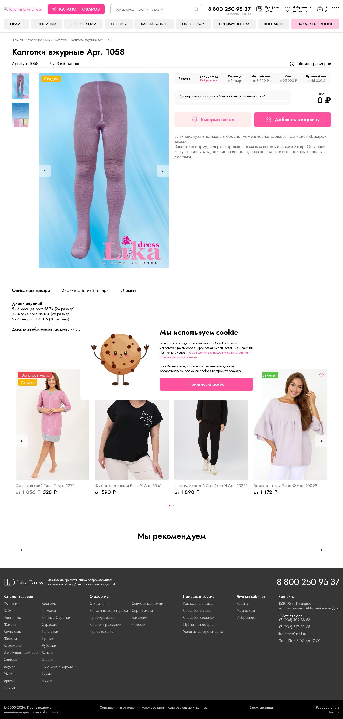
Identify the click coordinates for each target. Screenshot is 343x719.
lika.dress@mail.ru (292, 634)
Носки (47, 680)
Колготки (61, 40)
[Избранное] (321, 375)
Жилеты (10, 638)
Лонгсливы (12, 617)
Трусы (47, 673)
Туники (47, 638)
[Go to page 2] (173, 505)
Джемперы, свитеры (21, 652)
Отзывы (118, 24)
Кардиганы (13, 645)
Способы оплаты (197, 610)
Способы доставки (198, 617)
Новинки (46, 24)
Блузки (9, 666)
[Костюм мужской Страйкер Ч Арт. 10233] (211, 424)
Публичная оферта (198, 624)
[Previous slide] (45, 171)
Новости (138, 624)
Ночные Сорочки (56, 617)
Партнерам (193, 24)
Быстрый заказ (217, 119)
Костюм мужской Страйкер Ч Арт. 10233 (211, 485)
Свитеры (11, 659)
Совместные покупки (149, 603)
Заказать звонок (315, 24)
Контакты (273, 24)
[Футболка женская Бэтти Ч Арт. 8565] (132, 424)
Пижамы (49, 610)
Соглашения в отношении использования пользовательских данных (154, 707)
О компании (83, 24)
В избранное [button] (68, 63)
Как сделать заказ (198, 603)
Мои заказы (246, 610)
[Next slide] (163, 171)
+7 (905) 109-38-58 (294, 620)
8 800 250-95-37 (229, 9)
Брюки (9, 680)
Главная (17, 40)
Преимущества (234, 24)
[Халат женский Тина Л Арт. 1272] (52, 424)
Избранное (246, 617)
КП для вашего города (109, 610)
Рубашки (49, 645)
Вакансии (139, 617)
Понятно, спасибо (206, 384)
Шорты (47, 659)
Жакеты (10, 624)
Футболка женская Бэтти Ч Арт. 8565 (128, 485)
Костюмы (49, 603)
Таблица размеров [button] (313, 63)
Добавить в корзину (297, 119)
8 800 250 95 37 (308, 581)
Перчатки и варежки (59, 666)
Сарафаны (50, 624)
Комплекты (12, 631)
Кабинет (243, 603)
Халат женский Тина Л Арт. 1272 (45, 485)
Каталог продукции (39, 40)
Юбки (9, 610)
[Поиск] (196, 9)
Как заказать (154, 24)
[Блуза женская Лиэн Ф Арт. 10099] (290, 424)
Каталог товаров (79, 9)
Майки (9, 673)
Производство (101, 631)
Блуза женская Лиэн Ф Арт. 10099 (285, 485)
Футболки (12, 603)
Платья (9, 687)
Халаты (47, 652)
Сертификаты (142, 610)
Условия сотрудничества (203, 631)
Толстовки (50, 631)
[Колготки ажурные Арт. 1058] (104, 170)
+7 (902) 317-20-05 (294, 627)
